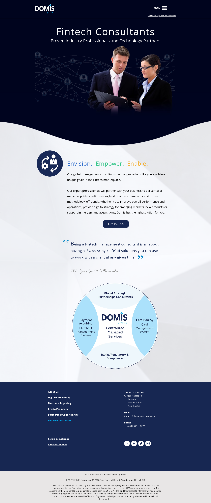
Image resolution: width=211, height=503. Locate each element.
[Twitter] (141, 443)
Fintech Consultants (59, 420)
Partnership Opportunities (63, 414)
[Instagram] (148, 443)
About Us (53, 391)
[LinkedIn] (127, 443)
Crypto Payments (58, 409)
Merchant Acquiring (59, 403)
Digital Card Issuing (59, 397)
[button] (164, 8)
